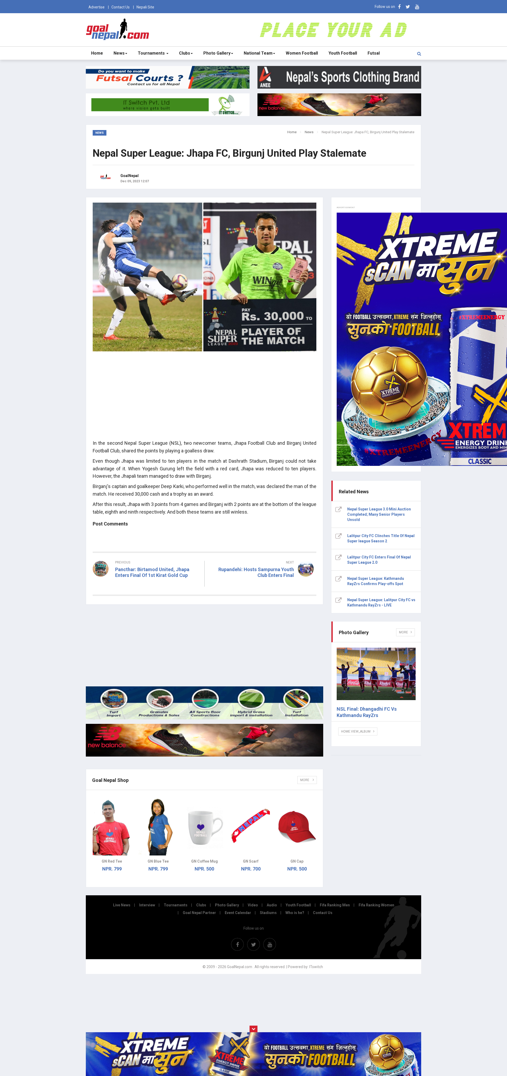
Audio (272, 905)
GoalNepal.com (119, 29)
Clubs (184, 53)
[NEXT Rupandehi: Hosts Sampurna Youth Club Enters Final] (263, 585)
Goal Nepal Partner (199, 913)
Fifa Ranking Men (335, 905)
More (305, 780)
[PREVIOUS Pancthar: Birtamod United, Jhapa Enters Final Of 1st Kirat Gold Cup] (146, 585)
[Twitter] (407, 7)
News (119, 53)
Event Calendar (238, 913)
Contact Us (120, 7)
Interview (147, 905)
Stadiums (268, 913)
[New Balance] (204, 755)
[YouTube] (417, 7)
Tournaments (152, 53)
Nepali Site (145, 7)
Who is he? (294, 913)
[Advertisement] (204, 399)
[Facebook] (399, 7)
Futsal (374, 53)
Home (97, 53)
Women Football (302, 53)
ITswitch (316, 967)
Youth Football (342, 53)
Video (253, 905)
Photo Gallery (217, 53)
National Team (258, 53)
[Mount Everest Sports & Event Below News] (204, 718)
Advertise (96, 7)
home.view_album (355, 731)
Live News (121, 905)
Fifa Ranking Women (376, 905)
